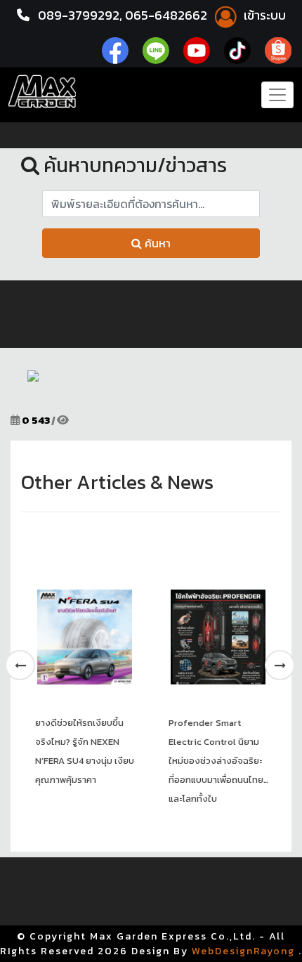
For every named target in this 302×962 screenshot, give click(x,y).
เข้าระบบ (263, 15)
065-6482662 (167, 15)
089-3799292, (80, 15)
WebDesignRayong (243, 951)
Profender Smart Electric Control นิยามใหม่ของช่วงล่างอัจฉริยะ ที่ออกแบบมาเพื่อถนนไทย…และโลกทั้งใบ (218, 760)
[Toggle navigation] (277, 95)
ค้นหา (156, 243)
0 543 (36, 420)
